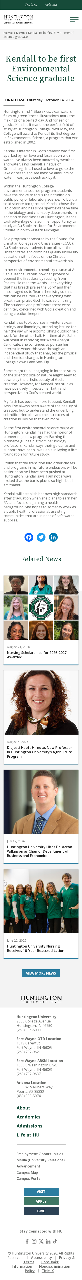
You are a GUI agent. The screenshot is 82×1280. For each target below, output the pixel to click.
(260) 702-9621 (29, 1051)
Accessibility (41, 1257)
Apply (41, 1201)
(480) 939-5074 (29, 1095)
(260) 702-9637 (29, 1073)
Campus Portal (29, 1178)
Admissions (29, 1126)
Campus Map (27, 1172)
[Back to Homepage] (41, 999)
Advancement (28, 1166)
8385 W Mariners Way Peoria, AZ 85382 (34, 1089)
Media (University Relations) (41, 1160)
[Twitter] (41, 537)
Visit (41, 1191)
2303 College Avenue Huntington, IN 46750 (34, 1023)
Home (8, 33)
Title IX (48, 1270)
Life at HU (28, 1135)
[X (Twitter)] (41, 1241)
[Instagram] (34, 1241)
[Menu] (74, 19)
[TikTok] (55, 1241)
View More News (41, 973)
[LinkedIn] (53, 537)
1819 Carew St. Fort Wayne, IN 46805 (34, 1045)
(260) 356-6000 (29, 1030)
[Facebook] (28, 537)
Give (41, 1211)
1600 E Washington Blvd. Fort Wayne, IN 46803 (37, 1067)
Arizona (51, 5)
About (23, 1108)
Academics (28, 1117)
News (20, 33)
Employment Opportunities (40, 1153)
